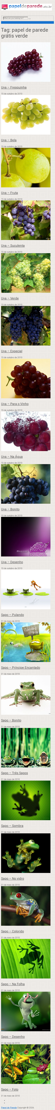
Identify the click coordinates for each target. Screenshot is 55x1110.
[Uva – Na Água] (27, 431)
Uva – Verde (10, 298)
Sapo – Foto (9, 1089)
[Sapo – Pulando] (27, 590)
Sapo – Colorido (12, 931)
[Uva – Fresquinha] (27, 62)
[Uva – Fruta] (27, 168)
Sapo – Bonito (11, 720)
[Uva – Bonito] (27, 484)
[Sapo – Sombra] (27, 801)
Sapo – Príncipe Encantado (20, 667)
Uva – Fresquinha (14, 87)
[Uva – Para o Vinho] (27, 379)
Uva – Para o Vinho (15, 404)
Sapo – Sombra (12, 826)
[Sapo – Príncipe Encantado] (27, 642)
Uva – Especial (11, 351)
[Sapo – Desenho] (27, 1012)
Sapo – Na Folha (13, 984)
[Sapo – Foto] (27, 1064)
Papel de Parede (9, 1107)
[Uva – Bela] (27, 115)
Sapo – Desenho (13, 1037)
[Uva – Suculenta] (27, 220)
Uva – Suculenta (13, 245)
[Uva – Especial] (27, 326)
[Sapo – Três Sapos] (27, 748)
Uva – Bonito (10, 509)
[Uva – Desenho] (27, 537)
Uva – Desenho (12, 562)
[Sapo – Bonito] (27, 695)
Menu (3, 22)
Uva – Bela (9, 140)
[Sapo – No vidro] (27, 853)
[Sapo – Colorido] (27, 906)
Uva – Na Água (12, 457)
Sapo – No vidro (12, 878)
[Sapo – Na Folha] (27, 959)
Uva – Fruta (9, 193)
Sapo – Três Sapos (14, 773)
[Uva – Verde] (27, 273)
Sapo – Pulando (12, 615)
